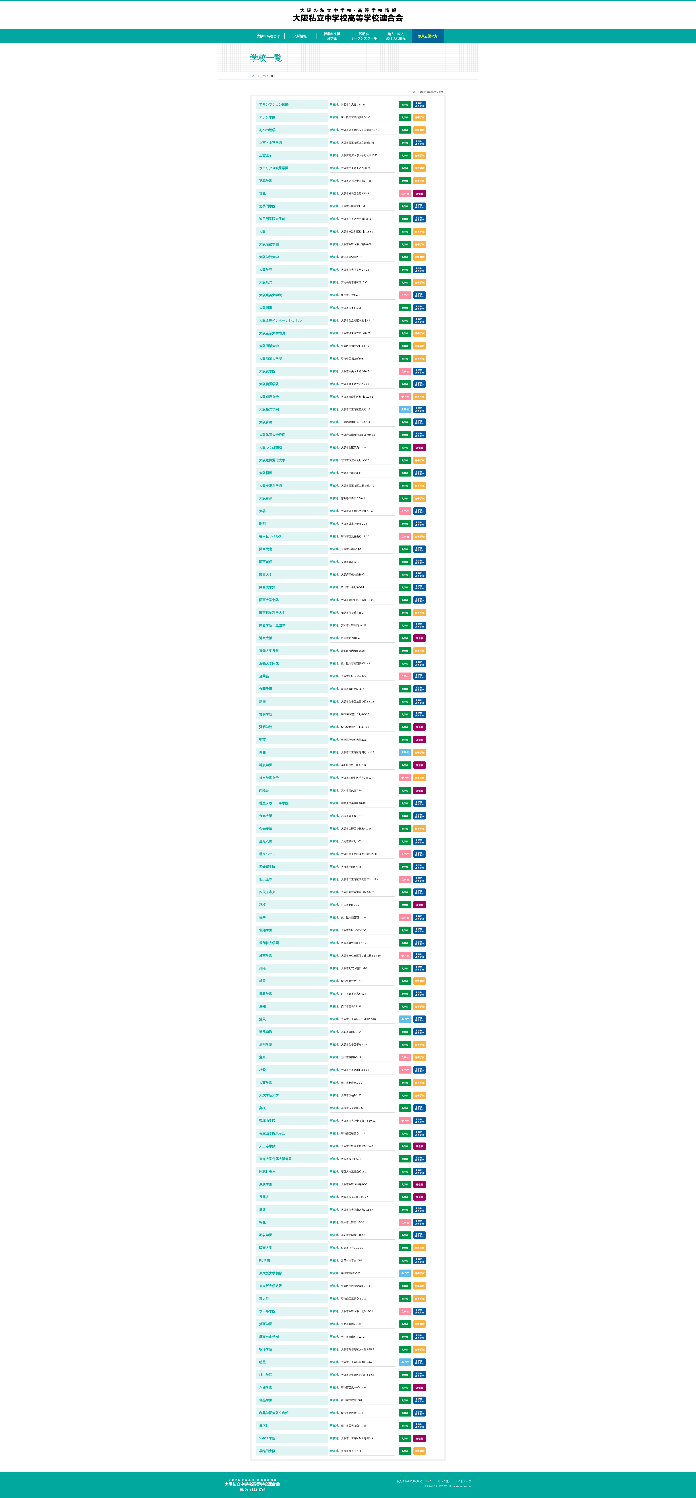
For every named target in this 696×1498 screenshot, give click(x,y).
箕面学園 (265, 1324)
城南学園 (265, 955)
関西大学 (265, 574)
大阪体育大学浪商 (272, 435)
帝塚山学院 (267, 1121)
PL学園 (264, 1260)
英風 (262, 193)
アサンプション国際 (274, 104)
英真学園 (265, 181)
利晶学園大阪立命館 (274, 1413)
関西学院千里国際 (272, 625)
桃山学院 (265, 1375)
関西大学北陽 (269, 600)
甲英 (262, 739)
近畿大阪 (265, 638)
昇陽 (262, 968)
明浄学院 (265, 1349)
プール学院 (267, 1311)
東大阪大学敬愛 (270, 1286)
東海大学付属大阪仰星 (275, 1159)
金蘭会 (264, 676)
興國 (262, 752)
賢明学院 (265, 714)
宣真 (262, 1057)
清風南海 (265, 1032)
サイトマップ (463, 1481)
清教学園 (265, 994)
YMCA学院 (267, 1438)
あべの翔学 (267, 130)
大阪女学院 (267, 371)
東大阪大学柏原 (270, 1273)
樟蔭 (262, 917)
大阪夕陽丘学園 (270, 485)
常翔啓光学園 (269, 943)
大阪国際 (265, 308)
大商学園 (265, 1082)
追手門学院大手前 (272, 219)
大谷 (262, 511)
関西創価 (265, 562)
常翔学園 (265, 930)
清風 (262, 1019)
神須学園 (265, 765)
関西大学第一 (269, 587)
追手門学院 (267, 206)
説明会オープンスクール (364, 36)
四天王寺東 (267, 892)
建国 (262, 701)
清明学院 (265, 1044)
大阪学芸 (265, 269)
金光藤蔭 (265, 828)
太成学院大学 (269, 1095)
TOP (252, 75)
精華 (262, 981)
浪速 (262, 1209)
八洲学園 (265, 1387)
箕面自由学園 (269, 1336)
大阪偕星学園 (269, 244)
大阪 (262, 231)
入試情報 (300, 36)
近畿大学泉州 (269, 651)
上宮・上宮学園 (270, 142)
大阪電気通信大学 (272, 460)
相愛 (262, 1070)
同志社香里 (267, 1171)
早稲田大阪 (267, 1451)
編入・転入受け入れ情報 (396, 36)
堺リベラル (267, 854)
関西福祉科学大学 (272, 612)
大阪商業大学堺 (270, 358)
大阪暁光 (265, 282)
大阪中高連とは (268, 36)
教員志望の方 (428, 36)
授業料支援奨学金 (332, 36)
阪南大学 (265, 1248)
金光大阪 (265, 816)
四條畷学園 (267, 866)
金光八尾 (265, 841)
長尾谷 (264, 1197)
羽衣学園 (265, 1235)
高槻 (262, 1108)
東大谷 (264, 1298)
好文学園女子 (269, 778)
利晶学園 (265, 1400)
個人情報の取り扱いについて (414, 1481)
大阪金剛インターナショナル (280, 320)
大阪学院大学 (269, 257)
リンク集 (443, 1481)
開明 (262, 524)
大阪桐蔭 (265, 473)
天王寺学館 (267, 1146)
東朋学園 (265, 1184)
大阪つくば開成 (270, 447)
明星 (262, 1362)
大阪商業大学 (269, 346)
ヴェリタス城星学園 (274, 168)
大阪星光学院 (269, 409)
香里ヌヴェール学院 (274, 803)
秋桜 (262, 905)
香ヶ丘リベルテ (270, 536)
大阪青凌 (265, 422)
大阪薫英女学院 (270, 295)
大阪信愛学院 (269, 384)
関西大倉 (265, 549)
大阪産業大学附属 (272, 333)
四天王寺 (265, 879)
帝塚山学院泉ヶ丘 (272, 1133)
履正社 (264, 1425)
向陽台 (264, 790)
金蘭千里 (265, 689)
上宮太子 (265, 155)
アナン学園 (267, 117)
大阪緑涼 (265, 498)
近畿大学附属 (269, 663)
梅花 (262, 1222)
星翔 (262, 1006)
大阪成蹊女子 (269, 396)
